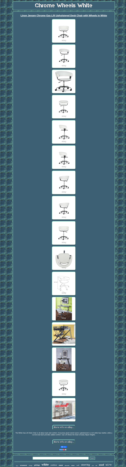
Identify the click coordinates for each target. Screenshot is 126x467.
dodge (30, 465)
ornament (23, 465)
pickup (37, 465)
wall (77, 465)
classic (73, 465)
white (45, 464)
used (101, 464)
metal (61, 465)
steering (85, 464)
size (93, 465)
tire (96, 465)
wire (109, 464)
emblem (54, 465)
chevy (17, 465)
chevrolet (67, 465)
